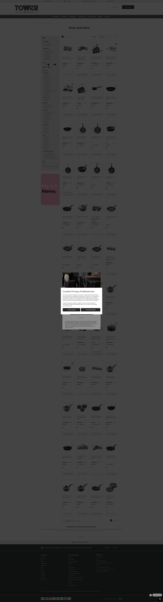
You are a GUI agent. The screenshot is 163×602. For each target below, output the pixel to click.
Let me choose (72, 309)
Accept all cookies (91, 309)
